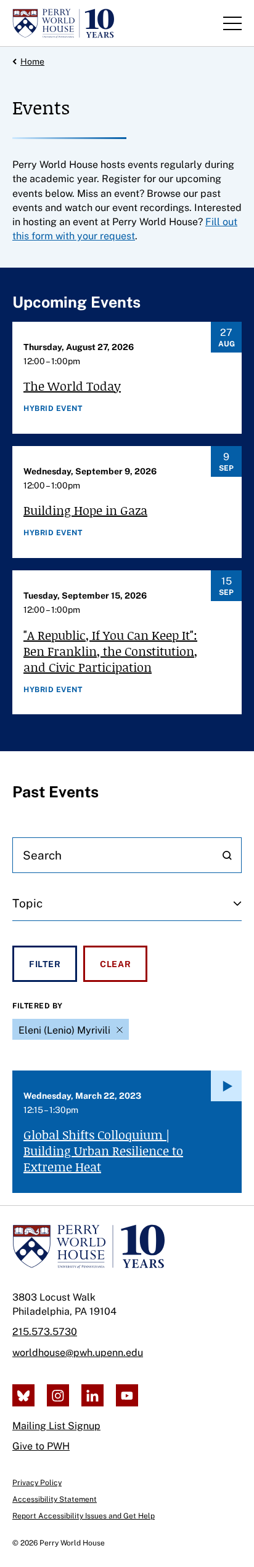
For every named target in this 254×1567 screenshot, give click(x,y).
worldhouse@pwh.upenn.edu (77, 1352)
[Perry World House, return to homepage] (63, 23)
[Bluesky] (23, 1395)
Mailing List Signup (56, 1426)
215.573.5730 (44, 1332)
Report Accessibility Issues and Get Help (83, 1516)
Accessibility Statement (54, 1499)
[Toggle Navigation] (232, 23)
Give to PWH (41, 1446)
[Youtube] (127, 1395)
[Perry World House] (88, 1246)
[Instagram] (58, 1395)
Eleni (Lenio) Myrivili (64, 1030)
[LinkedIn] (92, 1395)
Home (32, 61)
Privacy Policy (37, 1482)
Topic (27, 903)
